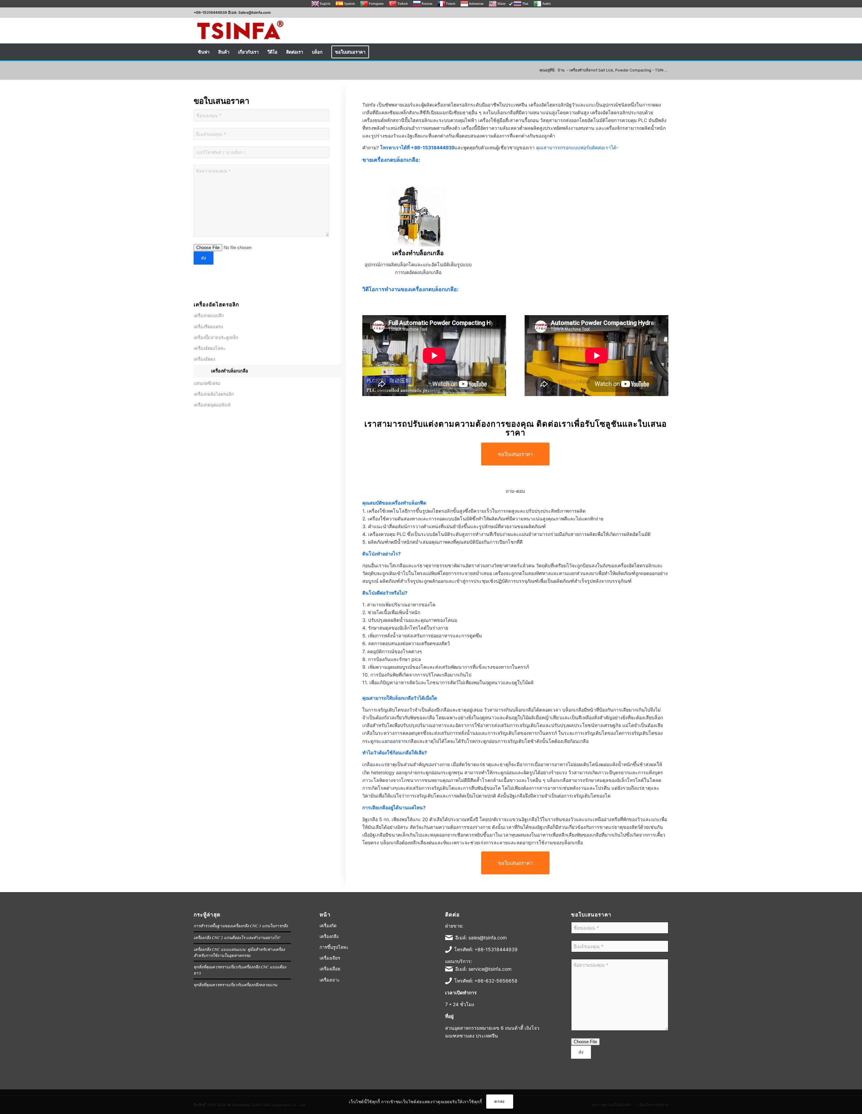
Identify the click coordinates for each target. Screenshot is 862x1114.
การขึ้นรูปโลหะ (334, 947)
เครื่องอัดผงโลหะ (210, 348)
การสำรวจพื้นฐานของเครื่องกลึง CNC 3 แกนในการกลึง (241, 925)
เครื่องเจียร (330, 958)
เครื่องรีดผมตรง (208, 326)
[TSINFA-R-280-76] (240, 30)
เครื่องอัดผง (204, 359)
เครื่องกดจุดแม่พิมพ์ (212, 405)
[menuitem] (204, 51)
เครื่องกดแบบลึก (209, 315)
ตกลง (499, 1101)
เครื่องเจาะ (330, 980)
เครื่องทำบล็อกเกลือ (229, 370)
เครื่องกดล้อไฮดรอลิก (214, 394)
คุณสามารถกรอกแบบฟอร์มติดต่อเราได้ (576, 147)
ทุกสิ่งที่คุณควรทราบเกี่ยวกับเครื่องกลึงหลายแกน (235, 984)
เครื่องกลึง (329, 936)
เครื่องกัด (328, 925)
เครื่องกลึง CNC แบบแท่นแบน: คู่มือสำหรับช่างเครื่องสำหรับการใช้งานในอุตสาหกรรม (239, 952)
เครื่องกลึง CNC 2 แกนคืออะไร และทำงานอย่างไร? (237, 937)
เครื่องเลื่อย (330, 968)
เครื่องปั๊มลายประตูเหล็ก (216, 337)
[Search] (664, 51)
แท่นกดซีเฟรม (207, 383)
